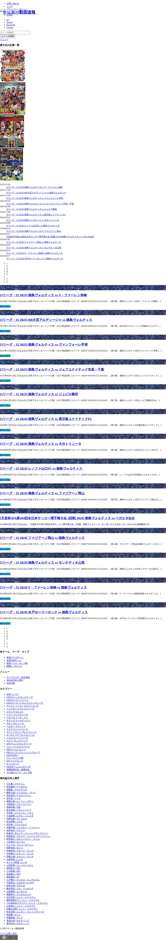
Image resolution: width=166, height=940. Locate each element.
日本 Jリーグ (12, 694)
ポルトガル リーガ (15, 723)
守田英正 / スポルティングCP (20, 883)
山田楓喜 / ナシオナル (16, 891)
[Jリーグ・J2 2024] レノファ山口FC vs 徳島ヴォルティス (32, 225)
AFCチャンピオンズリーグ (19, 744)
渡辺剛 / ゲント (13, 914)
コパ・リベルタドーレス (18, 746)
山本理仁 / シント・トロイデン (21, 906)
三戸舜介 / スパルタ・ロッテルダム (23, 880)
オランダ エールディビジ (18, 720)
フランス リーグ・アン (17, 717)
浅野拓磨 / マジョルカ (16, 819)
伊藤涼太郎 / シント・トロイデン (22, 909)
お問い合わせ (12, 3)
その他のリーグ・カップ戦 (19, 772)
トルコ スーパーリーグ (17, 738)
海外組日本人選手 (14, 680)
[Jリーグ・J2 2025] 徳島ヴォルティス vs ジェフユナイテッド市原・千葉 (40, 203)
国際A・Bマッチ (14, 666)
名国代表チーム (13, 660)
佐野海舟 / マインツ (15, 830)
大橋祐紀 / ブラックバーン (18, 804)
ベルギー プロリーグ (16, 726)
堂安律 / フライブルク (16, 824)
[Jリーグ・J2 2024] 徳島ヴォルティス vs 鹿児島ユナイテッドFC (36, 214)
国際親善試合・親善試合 (18, 769)
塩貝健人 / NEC (13, 874)
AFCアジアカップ (14, 761)
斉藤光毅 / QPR (13, 807)
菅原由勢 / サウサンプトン (18, 795)
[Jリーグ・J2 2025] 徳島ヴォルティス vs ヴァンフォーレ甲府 (34, 198)
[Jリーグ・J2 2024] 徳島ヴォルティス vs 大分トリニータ (32, 220)
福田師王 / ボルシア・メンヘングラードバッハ (28, 836)
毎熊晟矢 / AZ (12, 877)
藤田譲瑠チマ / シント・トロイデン (23, 900)
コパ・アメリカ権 (14, 758)
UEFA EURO (12, 755)
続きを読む (5, 306)
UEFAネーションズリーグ (18, 766)
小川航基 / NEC (13, 871)
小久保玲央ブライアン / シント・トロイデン (27, 903)
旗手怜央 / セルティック (17, 923)
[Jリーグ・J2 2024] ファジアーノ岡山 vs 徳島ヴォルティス (33, 242)
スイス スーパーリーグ (17, 729)
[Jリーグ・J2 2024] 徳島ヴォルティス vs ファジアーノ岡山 (33, 231)
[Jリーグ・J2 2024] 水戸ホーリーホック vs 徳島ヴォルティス (34, 258)
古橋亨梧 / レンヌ (14, 859)
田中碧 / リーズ (13, 798)
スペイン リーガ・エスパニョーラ (22, 706)
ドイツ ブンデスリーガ (17, 714)
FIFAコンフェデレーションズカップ (23, 752)
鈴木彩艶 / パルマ (14, 821)
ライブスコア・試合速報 (18, 677)
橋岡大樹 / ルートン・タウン (19, 801)
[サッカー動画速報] (18, 12)
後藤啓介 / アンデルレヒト (18, 894)
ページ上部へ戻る (8, 933)
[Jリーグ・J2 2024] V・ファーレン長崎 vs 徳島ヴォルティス (34, 253)
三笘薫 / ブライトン (15, 784)
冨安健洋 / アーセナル (16, 787)
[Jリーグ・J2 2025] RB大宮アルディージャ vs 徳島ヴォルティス (36, 192)
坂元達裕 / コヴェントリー (18, 810)
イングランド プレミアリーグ (20, 709)
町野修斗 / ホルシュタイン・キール (23, 839)
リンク (9, 6)
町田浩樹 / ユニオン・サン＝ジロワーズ (25, 912)
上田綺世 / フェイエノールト (19, 865)
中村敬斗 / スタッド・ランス (19, 853)
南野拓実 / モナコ (14, 848)
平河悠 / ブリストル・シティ (19, 813)
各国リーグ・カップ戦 (17, 663)
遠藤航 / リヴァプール (16, 789)
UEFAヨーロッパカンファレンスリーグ (24, 703)
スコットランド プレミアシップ (21, 732)
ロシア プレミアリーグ (17, 741)
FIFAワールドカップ (15, 749)
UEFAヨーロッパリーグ (17, 700)
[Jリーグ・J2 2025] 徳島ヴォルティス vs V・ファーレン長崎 (34, 187)
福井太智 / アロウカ (15, 885)
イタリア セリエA (14, 712)
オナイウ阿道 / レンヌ (16, 862)
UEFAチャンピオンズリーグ (19, 697)
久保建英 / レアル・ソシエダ (19, 816)
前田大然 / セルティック (17, 920)
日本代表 (10, 683)
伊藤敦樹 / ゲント (14, 917)
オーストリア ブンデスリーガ (20, 735)
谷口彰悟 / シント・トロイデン (21, 897)
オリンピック (12, 764)
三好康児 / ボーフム (15, 842)
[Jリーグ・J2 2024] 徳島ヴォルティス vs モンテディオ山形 (33, 247)
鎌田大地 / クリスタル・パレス (21, 792)
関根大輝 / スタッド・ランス (19, 856)
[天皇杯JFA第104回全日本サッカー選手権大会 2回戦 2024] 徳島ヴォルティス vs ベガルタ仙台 (50, 236)
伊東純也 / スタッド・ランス (19, 851)
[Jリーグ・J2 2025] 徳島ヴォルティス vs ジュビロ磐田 (31, 209)
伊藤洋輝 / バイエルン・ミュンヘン (23, 827)
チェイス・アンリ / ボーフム (19, 845)
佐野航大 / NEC (13, 868)
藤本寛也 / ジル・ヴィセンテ (19, 888)
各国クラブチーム (14, 657)
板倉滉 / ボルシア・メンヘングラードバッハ (27, 833)
